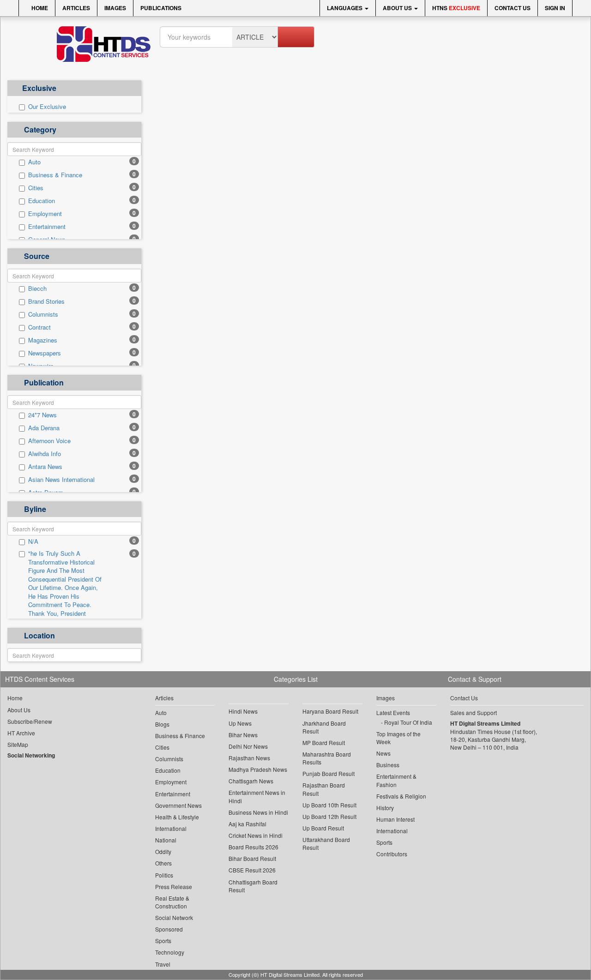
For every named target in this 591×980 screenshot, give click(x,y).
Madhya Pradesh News (258, 769)
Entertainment (47, 226)
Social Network (174, 917)
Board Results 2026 (253, 847)
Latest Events (393, 712)
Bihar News (243, 735)
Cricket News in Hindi (256, 835)
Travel (162, 964)
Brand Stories (46, 301)
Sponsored (169, 929)
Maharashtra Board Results (326, 758)
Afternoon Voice (49, 441)
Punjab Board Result (328, 773)
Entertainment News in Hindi (257, 796)
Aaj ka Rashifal (247, 824)
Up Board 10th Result (329, 805)
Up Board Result (323, 828)
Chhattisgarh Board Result (253, 886)
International (171, 828)
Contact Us (513, 8)
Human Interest (395, 819)
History (385, 808)
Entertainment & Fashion (396, 780)
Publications (160, 8)
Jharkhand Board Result (324, 727)
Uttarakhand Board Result (326, 843)
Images (115, 8)
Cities (35, 188)
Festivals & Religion (401, 796)
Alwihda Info (44, 454)
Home (39, 8)
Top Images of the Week (398, 738)
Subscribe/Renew (29, 721)
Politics (164, 875)
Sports (163, 940)
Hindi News (243, 711)
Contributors (391, 854)
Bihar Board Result (252, 858)
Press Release (173, 886)
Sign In (555, 8)
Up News (240, 723)
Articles (76, 8)
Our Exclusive (47, 106)
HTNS (456, 8)
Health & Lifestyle (177, 817)
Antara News (45, 467)
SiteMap (17, 744)
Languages (345, 8)
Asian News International (61, 479)
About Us (398, 8)
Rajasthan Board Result (323, 789)
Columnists (43, 314)
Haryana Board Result (330, 711)
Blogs (162, 724)
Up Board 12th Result (329, 816)
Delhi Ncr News (248, 746)
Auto (34, 162)
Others (163, 863)
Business (387, 765)
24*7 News (42, 415)
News (383, 753)
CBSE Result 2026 (252, 870)
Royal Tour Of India (408, 722)
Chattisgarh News (251, 781)
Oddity (163, 851)
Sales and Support (473, 712)
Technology (169, 952)
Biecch (37, 288)
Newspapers (44, 353)
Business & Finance (55, 175)
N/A (33, 541)
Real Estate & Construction (172, 902)
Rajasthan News (249, 758)
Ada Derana (44, 428)
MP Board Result (323, 742)
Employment (45, 214)
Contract (39, 327)
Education (41, 201)
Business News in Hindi (258, 812)
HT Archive (21, 733)
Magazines (42, 340)
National (165, 840)
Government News (178, 805)
